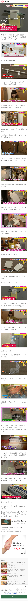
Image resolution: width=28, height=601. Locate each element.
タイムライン (15, 25)
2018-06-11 (8, 24)
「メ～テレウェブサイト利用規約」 (10, 593)
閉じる (13, 596)
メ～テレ (8, 25)
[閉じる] (26, 587)
